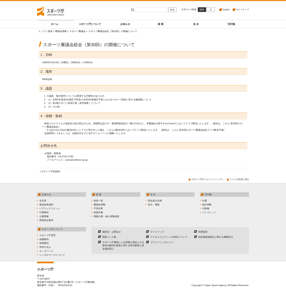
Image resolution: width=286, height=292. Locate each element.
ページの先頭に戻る (239, 179)
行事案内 (44, 212)
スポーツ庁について (90, 24)
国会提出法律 (155, 200)
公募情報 (44, 216)
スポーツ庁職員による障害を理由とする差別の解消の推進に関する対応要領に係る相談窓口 (123, 245)
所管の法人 (45, 247)
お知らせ (125, 24)
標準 (202, 9)
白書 (204, 200)
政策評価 (98, 212)
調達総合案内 (46, 220)
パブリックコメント (49, 208)
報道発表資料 (46, 204)
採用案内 (44, 243)
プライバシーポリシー (161, 242)
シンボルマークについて (52, 255)
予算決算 (98, 208)
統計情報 (207, 204)
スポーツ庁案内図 (85, 282)
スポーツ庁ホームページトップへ (207, 179)
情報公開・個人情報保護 (106, 216)
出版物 (205, 208)
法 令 (196, 24)
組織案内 (44, 239)
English (226, 9)
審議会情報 (61, 31)
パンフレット (209, 212)
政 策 (161, 24)
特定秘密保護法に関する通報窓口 (215, 237)
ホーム (54, 24)
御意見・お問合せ (111, 231)
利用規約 (203, 231)
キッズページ (46, 251)
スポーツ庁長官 (47, 235)
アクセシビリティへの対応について (168, 237)
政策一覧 (98, 200)
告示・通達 (154, 204)
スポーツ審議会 (77, 31)
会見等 (42, 200)
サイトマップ (242, 9)
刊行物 (231, 24)
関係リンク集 (109, 237)
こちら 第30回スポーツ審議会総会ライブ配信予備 (197, 130)
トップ (41, 31)
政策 (50, 31)
